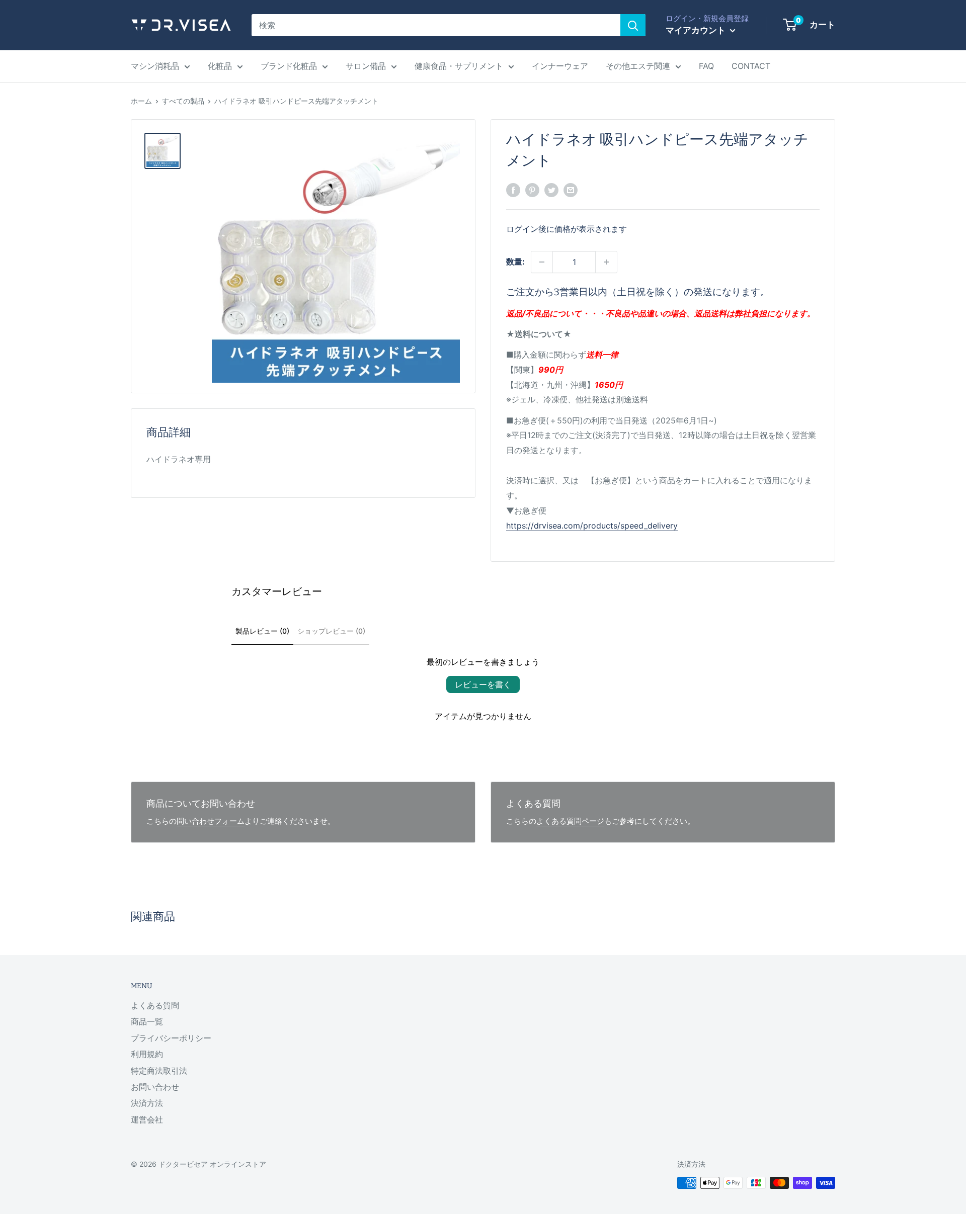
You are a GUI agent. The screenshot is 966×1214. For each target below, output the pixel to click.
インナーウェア (560, 66)
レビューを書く (483, 684)
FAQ (706, 66)
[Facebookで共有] (513, 189)
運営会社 (147, 1119)
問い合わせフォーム (211, 821)
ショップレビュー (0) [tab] (331, 631)
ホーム (141, 101)
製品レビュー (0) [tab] (262, 631)
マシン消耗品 (155, 66)
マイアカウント (697, 30)
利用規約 (147, 1054)
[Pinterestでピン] (532, 189)
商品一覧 (147, 1021)
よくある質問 (155, 1005)
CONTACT (751, 66)
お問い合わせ (155, 1087)
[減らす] (541, 262)
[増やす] (606, 262)
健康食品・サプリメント (459, 66)
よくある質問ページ (570, 821)
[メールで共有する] (571, 189)
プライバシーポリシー (171, 1038)
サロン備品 (366, 66)
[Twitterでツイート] (551, 189)
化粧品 (220, 66)
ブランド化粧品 (289, 66)
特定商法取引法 (159, 1071)
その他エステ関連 (638, 66)
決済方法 (147, 1103)
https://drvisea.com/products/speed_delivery (592, 526)
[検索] (633, 25)
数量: (515, 261)
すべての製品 (183, 101)
